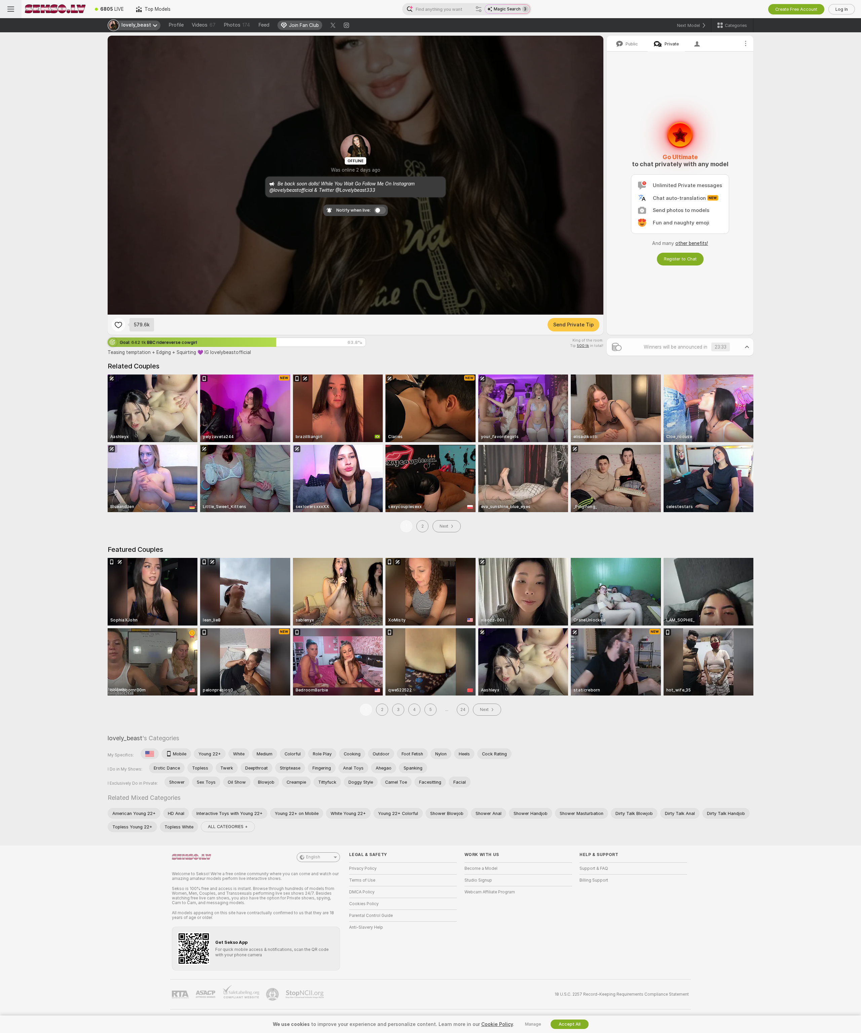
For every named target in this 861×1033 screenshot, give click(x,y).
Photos (237, 25)
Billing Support (593, 880)
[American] (150, 753)
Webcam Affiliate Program (489, 892)
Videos (204, 25)
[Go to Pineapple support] (273, 994)
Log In (841, 9)
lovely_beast (125, 738)
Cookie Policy (497, 1024)
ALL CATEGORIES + (228, 826)
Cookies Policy (364, 903)
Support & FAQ (593, 868)
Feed (263, 25)
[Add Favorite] (118, 324)
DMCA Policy (362, 892)
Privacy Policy (363, 868)
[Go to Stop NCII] (305, 994)
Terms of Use (362, 880)
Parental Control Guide (371, 915)
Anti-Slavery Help (366, 927)
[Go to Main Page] (55, 9)
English (313, 857)
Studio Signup (478, 880)
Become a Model (480, 868)
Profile (176, 25)
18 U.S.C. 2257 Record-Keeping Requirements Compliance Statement (622, 994)
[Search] (478, 9)
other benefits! (691, 243)
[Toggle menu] (11, 9)
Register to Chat (680, 258)
